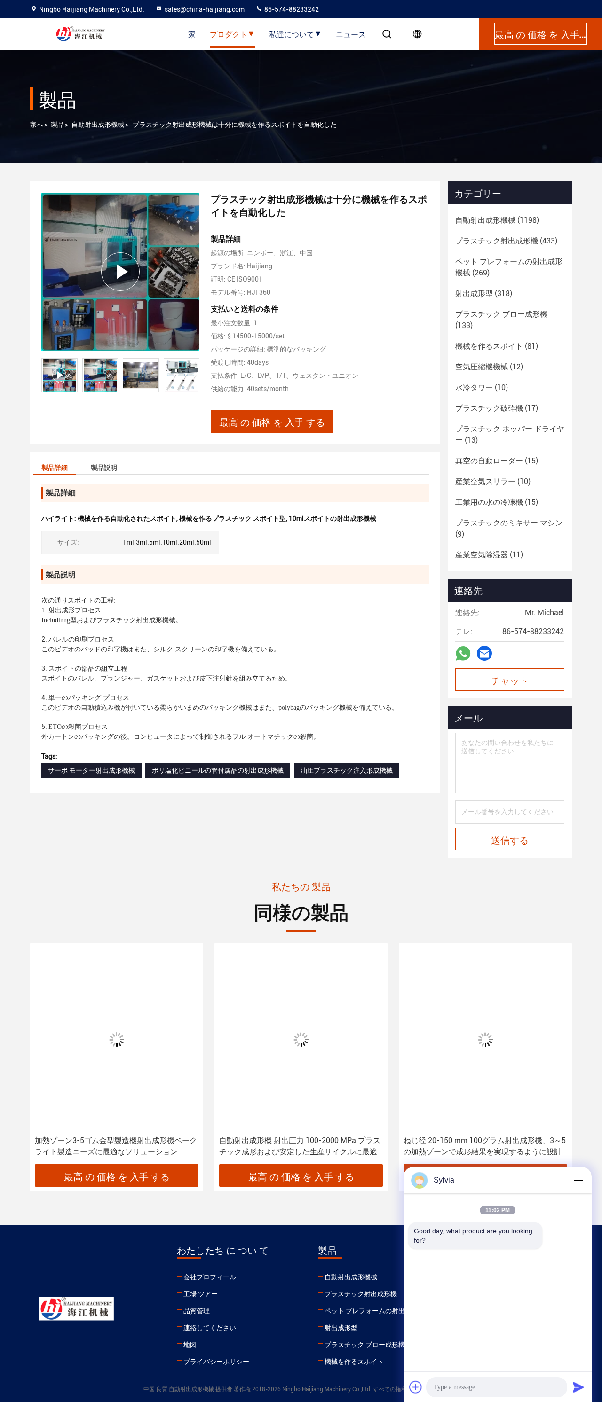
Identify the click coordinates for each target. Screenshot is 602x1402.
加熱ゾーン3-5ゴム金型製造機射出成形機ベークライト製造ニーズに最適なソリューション (116, 1146)
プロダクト (228, 33)
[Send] (578, 1387)
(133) (501, 320)
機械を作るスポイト (354, 1361)
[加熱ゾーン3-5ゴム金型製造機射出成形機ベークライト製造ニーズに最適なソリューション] (116, 1039)
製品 (57, 124)
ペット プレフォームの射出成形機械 (378, 1311)
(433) (506, 240)
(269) (508, 267)
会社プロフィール (209, 1277)
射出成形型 (341, 1328)
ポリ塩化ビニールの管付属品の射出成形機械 (218, 770)
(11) (489, 554)
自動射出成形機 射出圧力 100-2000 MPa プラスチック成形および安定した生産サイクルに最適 (299, 1146)
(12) (489, 366)
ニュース (351, 33)
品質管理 (196, 1311)
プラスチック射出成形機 (361, 1294)
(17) (496, 408)
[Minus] (578, 1180)
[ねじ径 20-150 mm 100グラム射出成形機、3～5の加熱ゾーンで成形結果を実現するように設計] (485, 1039)
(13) (509, 434)
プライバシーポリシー (216, 1361)
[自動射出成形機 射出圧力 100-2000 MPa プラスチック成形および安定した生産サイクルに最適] (301, 1039)
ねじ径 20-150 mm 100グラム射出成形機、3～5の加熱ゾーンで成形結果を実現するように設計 (485, 1146)
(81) (496, 346)
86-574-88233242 (291, 9)
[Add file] (415, 1387)
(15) (496, 460)
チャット (510, 680)
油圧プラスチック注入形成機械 (347, 770)
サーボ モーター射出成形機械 (91, 770)
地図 (190, 1344)
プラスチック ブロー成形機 (365, 1344)
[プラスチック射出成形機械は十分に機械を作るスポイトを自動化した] (120, 271)
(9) (508, 528)
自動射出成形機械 (97, 124)
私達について (291, 33)
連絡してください (209, 1328)
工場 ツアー (200, 1294)
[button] (47, 1057)
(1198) (497, 220)
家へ (36, 124)
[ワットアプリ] (463, 653)
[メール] (484, 653)
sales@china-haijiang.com (205, 9)
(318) (483, 293)
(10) (481, 387)
